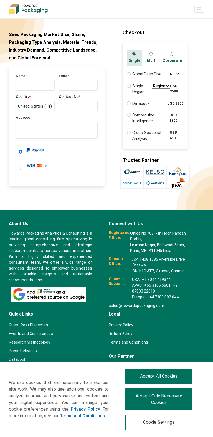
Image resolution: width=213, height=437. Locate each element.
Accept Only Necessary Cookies (159, 399)
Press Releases (23, 351)
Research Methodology (29, 342)
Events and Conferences (31, 333)
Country (23, 97)
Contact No (69, 97)
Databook (140, 103)
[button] (199, 9)
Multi (151, 60)
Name (21, 76)
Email (64, 76)
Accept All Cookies (159, 376)
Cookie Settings (158, 422)
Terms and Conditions (83, 415)
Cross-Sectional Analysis (146, 135)
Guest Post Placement (29, 325)
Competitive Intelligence (143, 118)
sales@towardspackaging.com (136, 305)
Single (134, 60)
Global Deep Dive (146, 74)
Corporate (172, 60)
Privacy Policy (85, 409)
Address (23, 117)
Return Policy (120, 333)
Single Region (138, 89)
